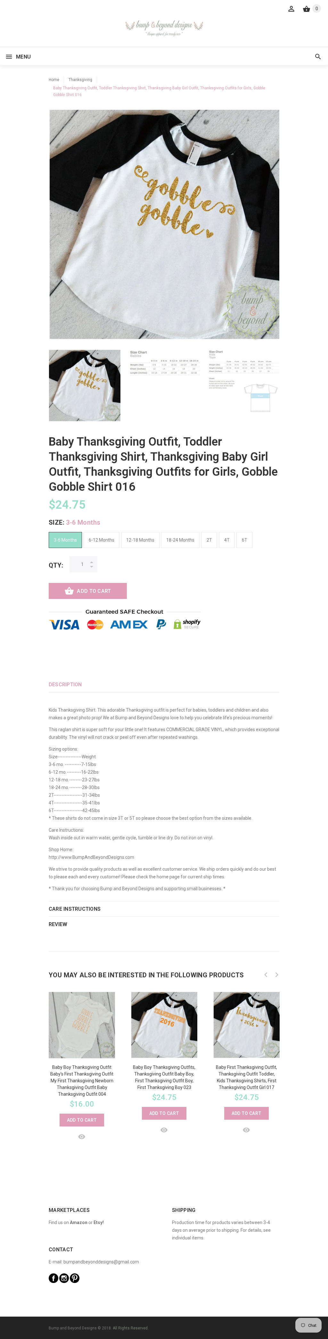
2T (209, 540)
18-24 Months (180, 540)
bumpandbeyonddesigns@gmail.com (101, 1261)
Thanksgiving (80, 79)
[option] (84, 386)
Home (54, 79)
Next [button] (277, 975)
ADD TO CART (94, 591)
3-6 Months (65, 540)
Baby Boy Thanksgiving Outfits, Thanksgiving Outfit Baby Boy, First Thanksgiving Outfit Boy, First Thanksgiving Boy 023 (164, 1077)
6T (244, 540)
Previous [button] (266, 975)
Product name (53, 1313)
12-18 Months (140, 540)
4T (227, 540)
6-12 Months (101, 540)
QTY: (56, 565)
